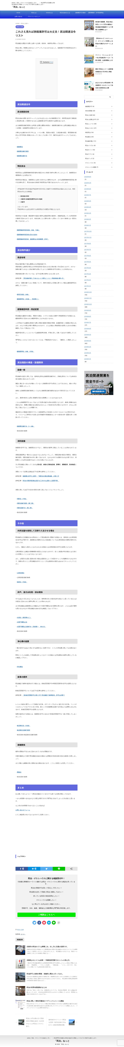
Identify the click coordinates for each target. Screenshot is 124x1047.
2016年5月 (87, 334)
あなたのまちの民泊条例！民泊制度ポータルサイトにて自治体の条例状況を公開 (104, 85)
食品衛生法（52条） (23, 726)
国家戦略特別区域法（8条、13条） (28, 230)
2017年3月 (87, 274)
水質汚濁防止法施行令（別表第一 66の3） (31, 627)
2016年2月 (87, 353)
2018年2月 (87, 219)
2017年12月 (88, 231)
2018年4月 (87, 207)
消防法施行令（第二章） (25, 508)
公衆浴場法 (20, 573)
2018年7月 (87, 195)
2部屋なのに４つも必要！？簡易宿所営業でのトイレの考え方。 (49, 960)
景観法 (19, 772)
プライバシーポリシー (34, 16)
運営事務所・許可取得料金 (95, 12)
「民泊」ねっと (18, 7)
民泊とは (33, 12)
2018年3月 (87, 213)
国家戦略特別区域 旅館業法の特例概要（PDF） (33, 239)
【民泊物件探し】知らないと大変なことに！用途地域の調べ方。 (44, 278)
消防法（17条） (22, 499)
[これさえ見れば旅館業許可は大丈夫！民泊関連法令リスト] (49, 923)
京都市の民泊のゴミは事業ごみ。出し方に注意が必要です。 (47, 947)
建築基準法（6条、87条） (25, 351)
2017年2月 (87, 280)
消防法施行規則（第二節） (25, 503)
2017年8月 (87, 243)
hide (51, 62)
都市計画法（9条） (23, 294)
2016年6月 (87, 328)
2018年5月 (87, 201)
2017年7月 (87, 249)
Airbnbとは (49, 12)
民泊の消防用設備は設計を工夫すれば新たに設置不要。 (41, 481)
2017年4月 (87, 268)
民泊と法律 (20, 929)
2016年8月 (87, 316)
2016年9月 (87, 310)
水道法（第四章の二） (24, 617)
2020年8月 (87, 176)
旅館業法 (20, 147)
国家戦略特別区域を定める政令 (27, 235)
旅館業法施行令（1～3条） (26, 426)
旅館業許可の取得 (80, 12)
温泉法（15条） (22, 582)
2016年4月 (87, 340)
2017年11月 (87, 237)
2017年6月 (87, 255)
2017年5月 (87, 262)
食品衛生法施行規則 (23, 730)
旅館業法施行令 (22, 156)
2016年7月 (87, 322)
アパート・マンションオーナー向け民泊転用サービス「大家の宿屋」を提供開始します (104, 57)
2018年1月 (87, 225)
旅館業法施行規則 (23, 151)
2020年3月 (87, 183)
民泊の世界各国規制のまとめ (37, 987)
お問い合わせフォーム (23, 810)
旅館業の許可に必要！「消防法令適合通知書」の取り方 (41, 476)
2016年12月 (88, 292)
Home (18, 12)
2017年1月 (87, 286)
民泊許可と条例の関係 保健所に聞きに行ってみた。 (45, 974)
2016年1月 (87, 359)
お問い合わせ (18, 16)
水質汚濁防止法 (22, 622)
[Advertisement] (32, 837)
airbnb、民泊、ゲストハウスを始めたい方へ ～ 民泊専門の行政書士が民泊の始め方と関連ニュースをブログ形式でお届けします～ (62, 1038)
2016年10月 (88, 304)
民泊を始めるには (65, 12)
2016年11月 (88, 298)
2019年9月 (87, 189)
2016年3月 (87, 347)
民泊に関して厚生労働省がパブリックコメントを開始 (45, 1001)
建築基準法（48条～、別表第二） (28, 299)
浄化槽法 (20, 667)
